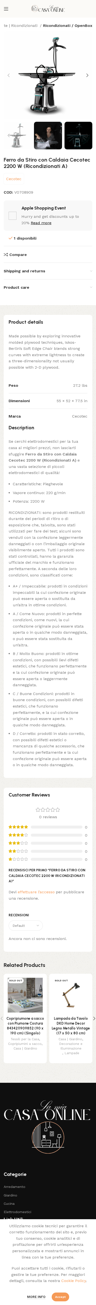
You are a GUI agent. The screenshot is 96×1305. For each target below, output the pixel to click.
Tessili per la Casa (25, 1039)
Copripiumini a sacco (25, 1044)
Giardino (10, 1195)
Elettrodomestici (17, 1212)
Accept (60, 1297)
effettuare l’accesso (36, 892)
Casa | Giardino (25, 1048)
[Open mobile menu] (6, 9)
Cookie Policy (73, 1280)
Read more (41, 223)
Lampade (71, 1053)
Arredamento (14, 1187)
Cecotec (13, 179)
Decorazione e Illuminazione (70, 1046)
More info (36, 1297)
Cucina (9, 1203)
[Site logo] (48, 8)
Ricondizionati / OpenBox (67, 25)
